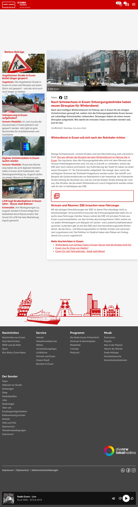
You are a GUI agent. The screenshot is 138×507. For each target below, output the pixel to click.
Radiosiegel (8, 404)
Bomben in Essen (45, 364)
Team (5, 381)
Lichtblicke (41, 352)
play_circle (126, 498)
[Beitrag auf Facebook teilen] (60, 97)
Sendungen (8, 389)
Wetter (39, 345)
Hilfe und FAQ (9, 423)
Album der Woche (113, 349)
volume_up (113, 498)
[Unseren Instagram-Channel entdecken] (134, 470)
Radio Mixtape (111, 352)
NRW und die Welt (11, 345)
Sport (5, 349)
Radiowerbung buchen (13, 415)
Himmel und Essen (45, 356)
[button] (92, 196)
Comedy (74, 349)
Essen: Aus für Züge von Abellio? (72, 248)
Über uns (6, 407)
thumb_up (132, 498)
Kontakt (6, 419)
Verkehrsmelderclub (46, 341)
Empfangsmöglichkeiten (14, 411)
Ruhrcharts (109, 337)
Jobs (4, 400)
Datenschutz (8, 426)
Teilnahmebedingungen (14, 430)
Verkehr (40, 337)
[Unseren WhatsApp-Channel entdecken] (123, 470)
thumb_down (120, 498)
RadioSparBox (9, 396)
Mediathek (75, 345)
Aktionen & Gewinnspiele (82, 341)
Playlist (108, 341)
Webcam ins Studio (12, 385)
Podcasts (75, 352)
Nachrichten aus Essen (13, 337)
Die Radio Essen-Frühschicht (84, 337)
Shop (4, 392)
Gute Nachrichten (11, 341)
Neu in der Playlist (113, 345)
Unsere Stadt (42, 360)
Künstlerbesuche (112, 356)
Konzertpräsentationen (115, 360)
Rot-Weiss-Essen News (14, 352)
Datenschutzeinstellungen (45, 470)
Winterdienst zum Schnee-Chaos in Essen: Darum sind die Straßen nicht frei (93, 245)
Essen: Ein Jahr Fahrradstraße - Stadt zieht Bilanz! (80, 251)
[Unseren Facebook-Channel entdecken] (128, 470)
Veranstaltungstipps (46, 349)
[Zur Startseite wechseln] (8, 5)
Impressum (8, 434)
